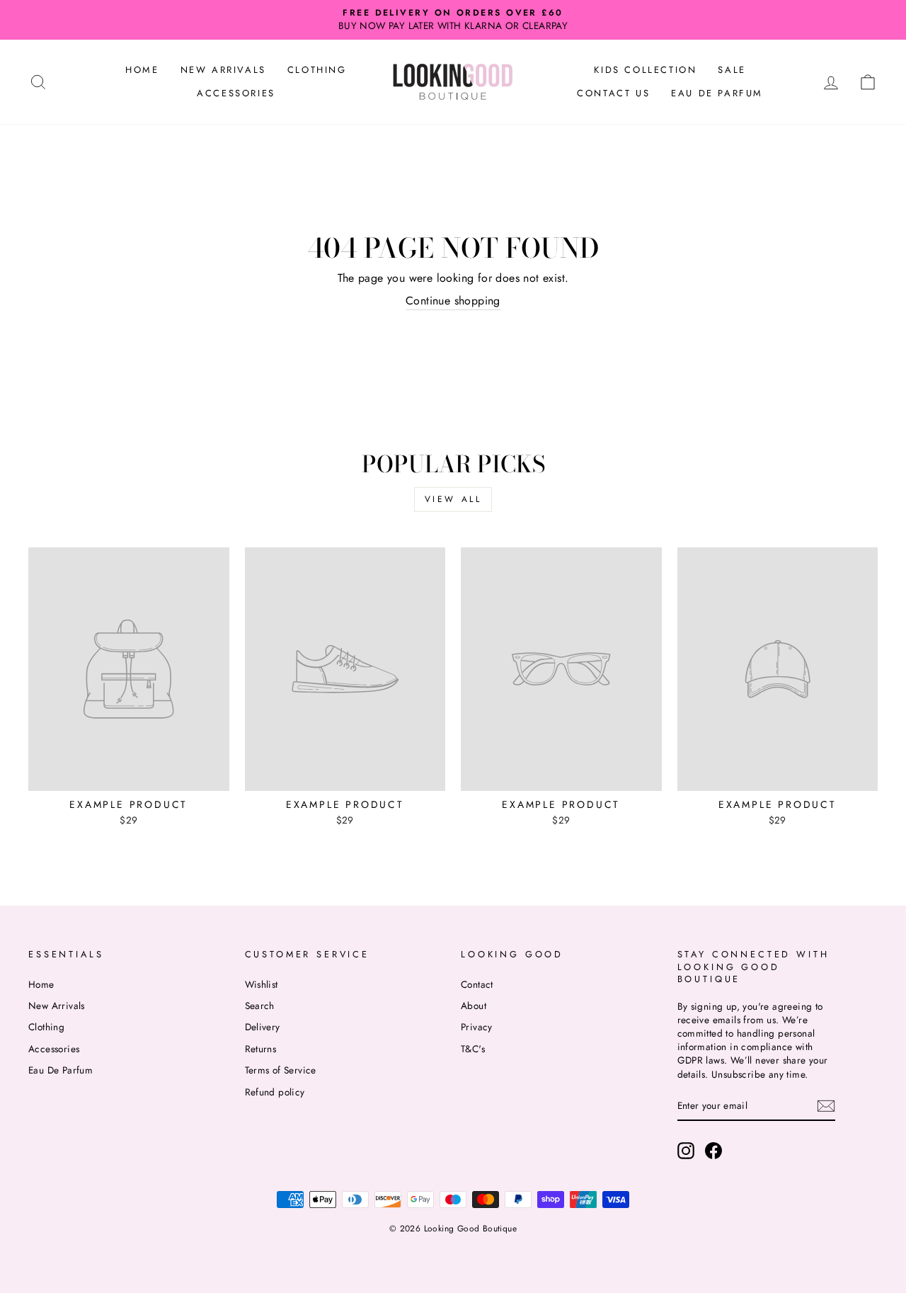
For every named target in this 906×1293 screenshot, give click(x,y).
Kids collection (645, 69)
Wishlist (261, 984)
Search (260, 1005)
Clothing (317, 69)
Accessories (236, 93)
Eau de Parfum (717, 93)
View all (453, 499)
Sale (731, 69)
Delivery (262, 1027)
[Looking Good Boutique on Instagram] (685, 1150)
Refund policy (275, 1092)
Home (142, 69)
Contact (477, 984)
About (473, 1005)
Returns (261, 1049)
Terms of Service (280, 1070)
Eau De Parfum (60, 1070)
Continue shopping (453, 301)
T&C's (473, 1049)
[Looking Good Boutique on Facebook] (713, 1150)
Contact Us (613, 93)
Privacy (477, 1027)
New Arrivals (223, 69)
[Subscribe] (826, 1106)
